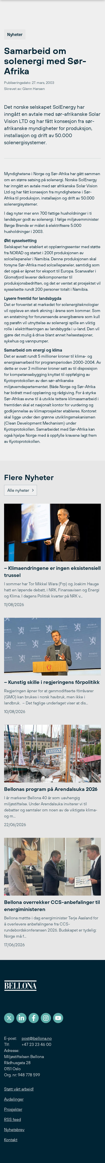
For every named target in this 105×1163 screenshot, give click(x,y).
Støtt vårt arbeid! (19, 1089)
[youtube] (58, 1018)
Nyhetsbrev (14, 1129)
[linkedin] (21, 1018)
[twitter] (9, 1018)
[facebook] (34, 1018)
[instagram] (46, 1018)
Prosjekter (13, 1109)
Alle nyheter (18, 490)
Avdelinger (13, 1099)
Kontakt (10, 1139)
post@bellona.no (37, 1038)
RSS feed (12, 1119)
